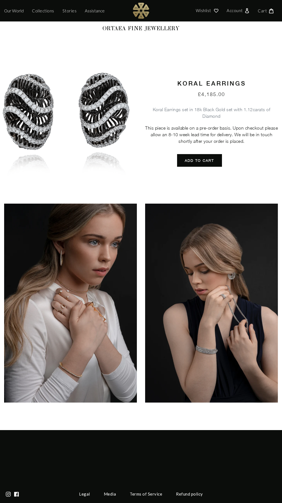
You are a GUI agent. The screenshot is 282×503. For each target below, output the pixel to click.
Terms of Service (146, 493)
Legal (84, 493)
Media (110, 493)
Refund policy (189, 493)
